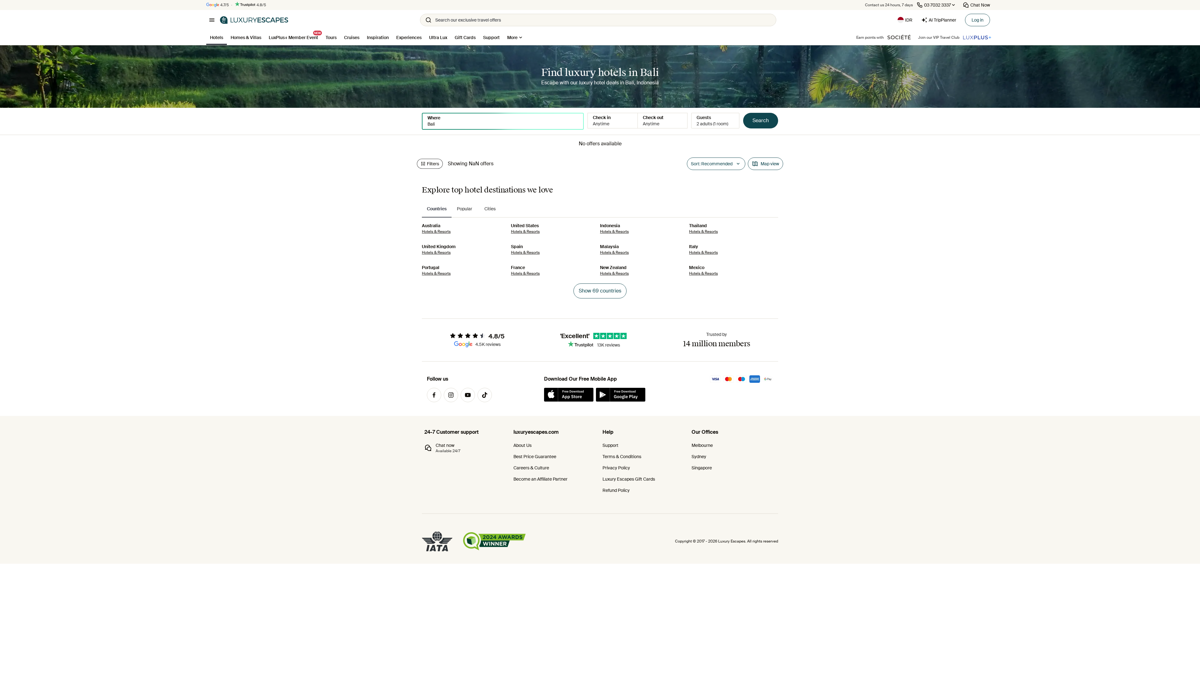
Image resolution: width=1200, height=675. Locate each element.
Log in (977, 20)
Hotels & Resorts (436, 231)
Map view (770, 164)
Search (760, 120)
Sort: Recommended (711, 164)
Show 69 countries (600, 291)
